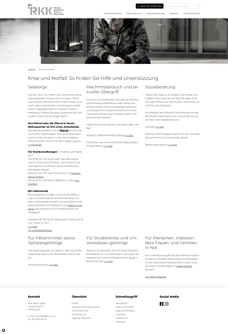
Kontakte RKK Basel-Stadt (86, 307)
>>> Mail (32, 226)
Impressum (122, 318)
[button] (150, 6)
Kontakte (121, 314)
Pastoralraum (134, 13)
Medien (173, 13)
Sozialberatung (155, 13)
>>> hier (128, 135)
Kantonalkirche (112, 13)
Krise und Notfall (125, 307)
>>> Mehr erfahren (155, 276)
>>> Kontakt (35, 144)
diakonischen (184, 266)
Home (75, 303)
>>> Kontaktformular (40, 230)
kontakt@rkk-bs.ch (46, 316)
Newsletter (122, 303)
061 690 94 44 (39, 319)
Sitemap (120, 321)
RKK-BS (31, 69)
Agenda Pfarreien (81, 318)
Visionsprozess (191, 13)
